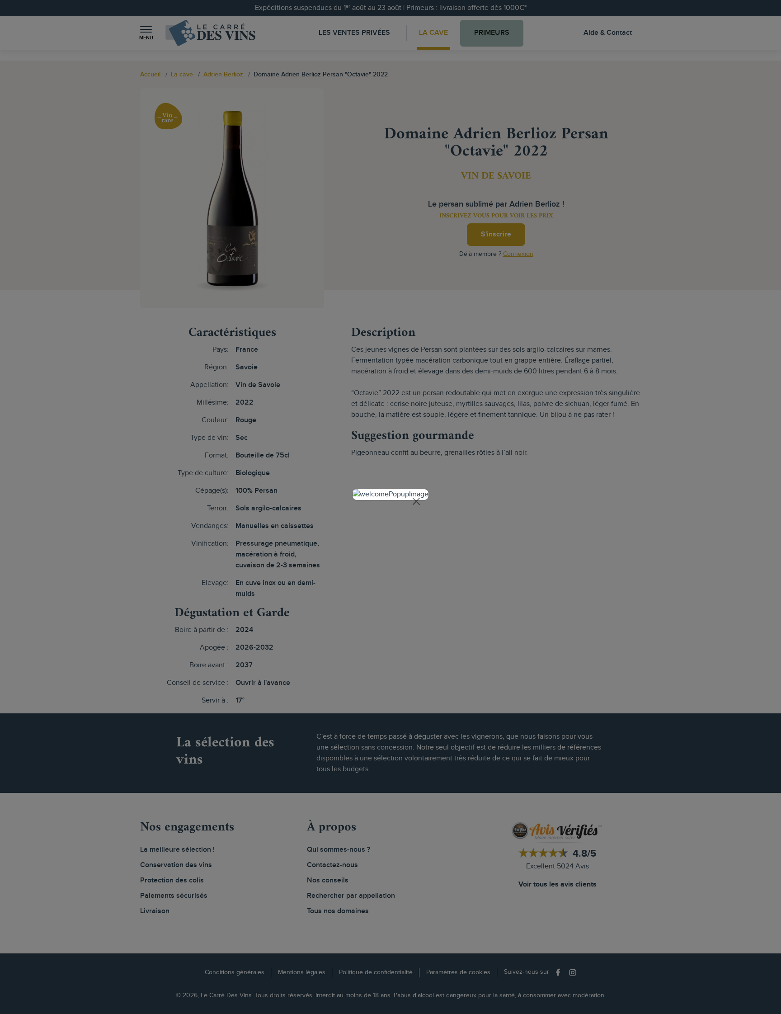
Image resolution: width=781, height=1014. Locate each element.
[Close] (416, 501)
